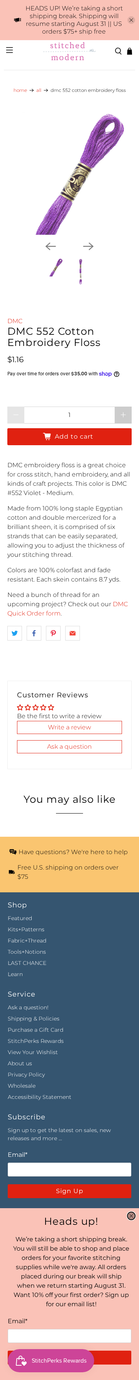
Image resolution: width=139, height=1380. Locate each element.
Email (17, 1321)
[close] (131, 1216)
